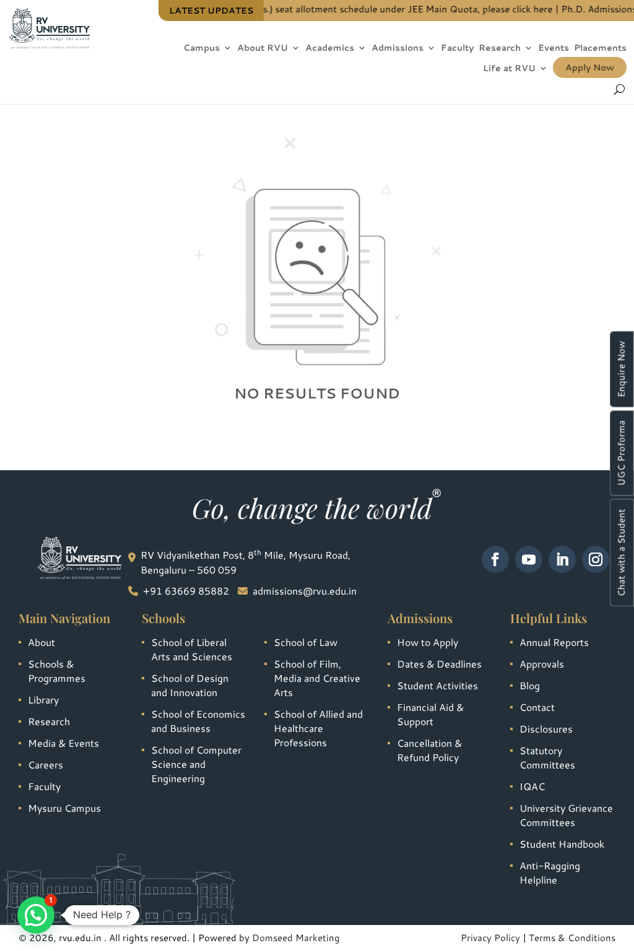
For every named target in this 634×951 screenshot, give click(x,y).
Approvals (541, 663)
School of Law (305, 642)
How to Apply (427, 642)
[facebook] (495, 559)
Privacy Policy (490, 937)
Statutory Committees (547, 757)
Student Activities (437, 685)
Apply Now (589, 67)
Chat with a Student (621, 552)
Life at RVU (509, 69)
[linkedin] (562, 559)
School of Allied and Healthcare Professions (318, 728)
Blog (529, 685)
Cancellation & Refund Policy (429, 750)
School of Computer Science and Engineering (196, 763)
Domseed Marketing (296, 937)
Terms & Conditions (572, 937)
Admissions (397, 48)
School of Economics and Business (198, 721)
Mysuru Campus (64, 808)
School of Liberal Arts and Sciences (191, 649)
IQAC (532, 786)
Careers (45, 764)
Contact (537, 707)
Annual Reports (554, 642)
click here (520, 8)
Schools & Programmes (56, 670)
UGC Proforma (621, 453)
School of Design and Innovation (189, 685)
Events (553, 48)
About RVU (262, 48)
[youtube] (528, 559)
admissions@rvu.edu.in (305, 590)
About (41, 642)
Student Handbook (561, 844)
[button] (35, 915)
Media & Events (63, 743)
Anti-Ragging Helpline (549, 872)
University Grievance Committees (566, 815)
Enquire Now (621, 369)
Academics (329, 48)
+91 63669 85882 (186, 590)
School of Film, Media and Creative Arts (317, 677)
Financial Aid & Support (430, 714)
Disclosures (546, 728)
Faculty (457, 48)
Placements (600, 48)
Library (43, 699)
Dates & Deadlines (439, 663)
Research (500, 48)
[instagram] (595, 559)
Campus (201, 48)
